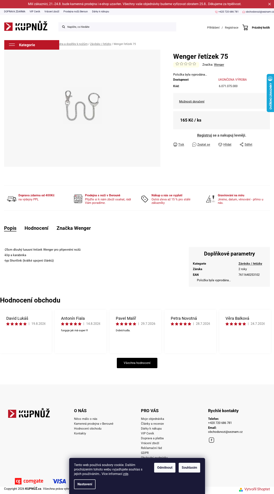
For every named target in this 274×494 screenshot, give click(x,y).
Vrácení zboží (51, 11)
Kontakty (80, 433)
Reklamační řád (151, 448)
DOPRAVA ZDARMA (14, 11)
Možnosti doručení (191, 101)
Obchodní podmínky (154, 458)
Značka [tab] (74, 228)
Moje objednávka (152, 419)
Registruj (204, 135)
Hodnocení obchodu (87, 428)
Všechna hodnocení (137, 363)
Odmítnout (164, 467)
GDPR (145, 453)
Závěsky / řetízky (250, 263)
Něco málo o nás (85, 419)
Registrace (231, 27)
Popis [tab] (10, 228)
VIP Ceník (35, 11)
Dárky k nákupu (100, 11)
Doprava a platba (152, 438)
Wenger (219, 64)
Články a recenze (152, 424)
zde (125, 474)
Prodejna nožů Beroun (75, 11)
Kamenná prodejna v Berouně (93, 424)
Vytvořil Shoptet (257, 489)
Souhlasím (189, 467)
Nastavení (84, 484)
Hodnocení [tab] (36, 228)
